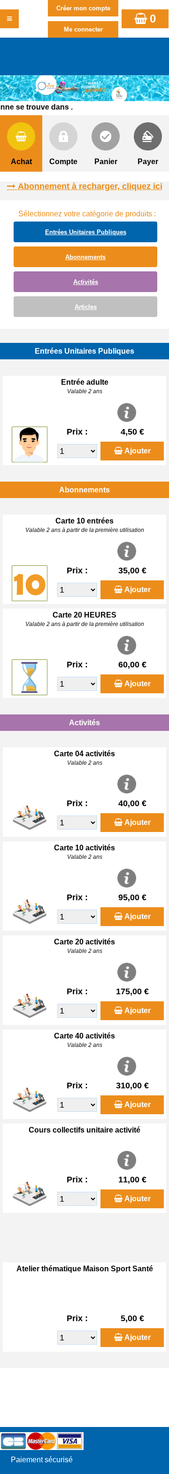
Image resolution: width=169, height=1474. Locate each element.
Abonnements (85, 257)
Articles (86, 306)
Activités (85, 281)
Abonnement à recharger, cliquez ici (90, 186)
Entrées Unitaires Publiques (85, 232)
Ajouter (137, 451)
